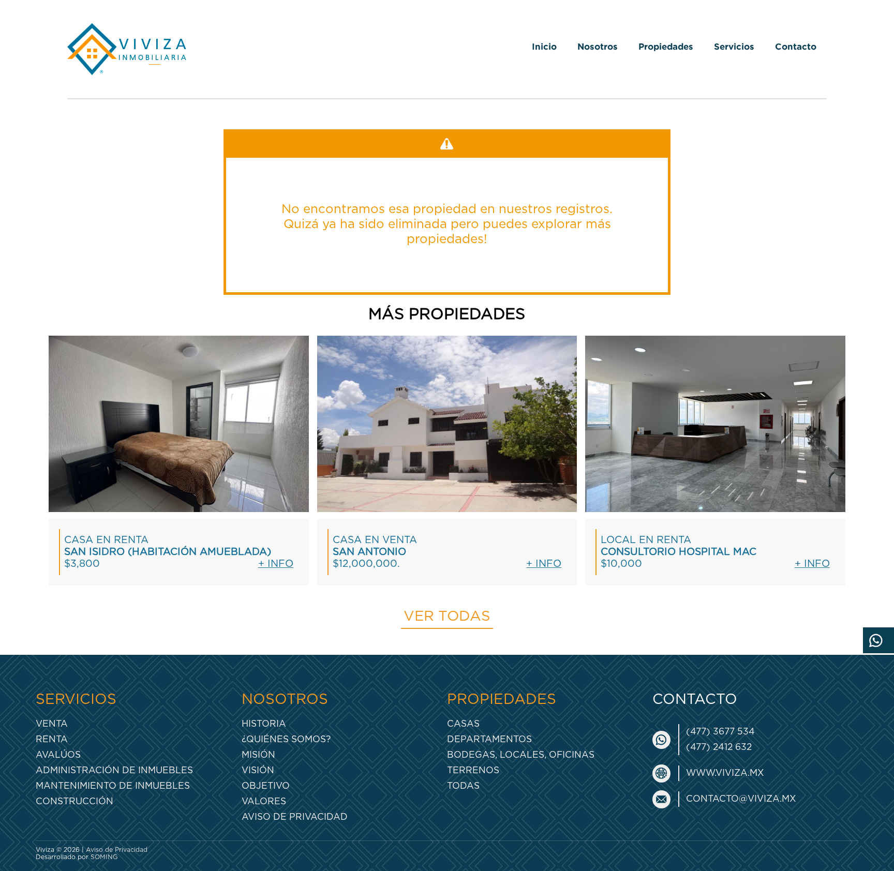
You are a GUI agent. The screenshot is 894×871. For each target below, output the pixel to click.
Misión (258, 754)
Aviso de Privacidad (295, 817)
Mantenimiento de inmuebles (113, 786)
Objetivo (266, 786)
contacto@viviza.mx (741, 798)
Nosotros (597, 46)
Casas (463, 723)
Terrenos (473, 770)
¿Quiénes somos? (286, 739)
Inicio (544, 46)
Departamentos (489, 739)
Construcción (74, 801)
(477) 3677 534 (720, 731)
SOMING (104, 857)
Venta (52, 723)
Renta (52, 739)
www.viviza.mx (725, 773)
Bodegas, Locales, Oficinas (520, 754)
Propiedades (665, 46)
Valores (264, 801)
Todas (463, 786)
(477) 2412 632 (719, 747)
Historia (264, 723)
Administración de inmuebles (114, 770)
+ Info (275, 564)
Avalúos (58, 754)
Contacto (795, 46)
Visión (258, 770)
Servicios (734, 46)
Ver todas (447, 616)
